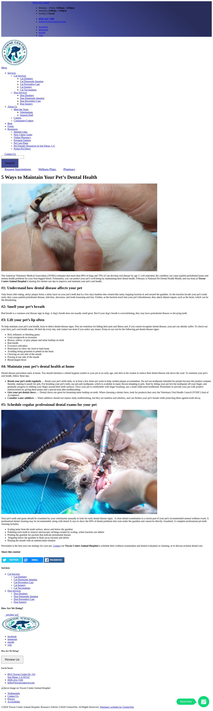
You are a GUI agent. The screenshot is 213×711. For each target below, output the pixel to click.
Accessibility (13, 701)
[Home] (14, 65)
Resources (12, 129)
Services (11, 73)
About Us (12, 106)
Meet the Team (21, 109)
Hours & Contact (40, 2)
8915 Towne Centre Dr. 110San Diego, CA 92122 (21, 675)
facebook (43, 27)
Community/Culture (23, 120)
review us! (12, 614)
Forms (10, 126)
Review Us (12, 659)
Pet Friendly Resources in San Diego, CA (34, 146)
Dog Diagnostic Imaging (32, 98)
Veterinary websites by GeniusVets (117, 707)
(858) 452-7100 (15, 680)
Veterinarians (26, 112)
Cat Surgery (26, 87)
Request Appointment (18, 169)
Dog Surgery (26, 104)
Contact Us (10, 154)
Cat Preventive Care (30, 84)
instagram (43, 29)
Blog (9, 123)
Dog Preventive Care (30, 101)
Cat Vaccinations (28, 89)
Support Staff (26, 115)
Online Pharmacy (22, 137)
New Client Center (23, 134)
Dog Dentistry (27, 95)
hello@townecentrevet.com (52, 21)
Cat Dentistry (26, 78)
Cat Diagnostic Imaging (31, 81)
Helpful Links (20, 132)
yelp (41, 35)
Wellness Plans (47, 169)
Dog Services (20, 92)
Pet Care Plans (21, 143)
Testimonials (13, 693)
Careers (17, 118)
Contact (57, 545)
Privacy (11, 699)
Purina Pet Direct (22, 148)
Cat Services (20, 75)
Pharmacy (69, 169)
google (42, 32)
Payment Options (22, 140)
